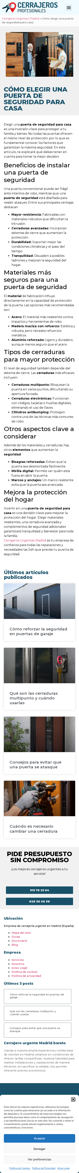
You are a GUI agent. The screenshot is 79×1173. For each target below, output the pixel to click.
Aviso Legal (63, 1168)
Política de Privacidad (43, 1168)
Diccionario (19, 941)
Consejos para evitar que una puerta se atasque (35, 764)
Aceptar (39, 1138)
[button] (73, 1099)
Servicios (18, 960)
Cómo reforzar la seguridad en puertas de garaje (38, 631)
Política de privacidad (26, 976)
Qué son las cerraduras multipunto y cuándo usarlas (34, 698)
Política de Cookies (19, 1168)
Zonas (16, 937)
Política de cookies (25, 972)
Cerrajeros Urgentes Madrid (20, 18)
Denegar (39, 1149)
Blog (15, 945)
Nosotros (18, 964)
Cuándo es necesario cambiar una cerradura (34, 828)
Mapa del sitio (21, 933)
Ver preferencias (39, 1159)
